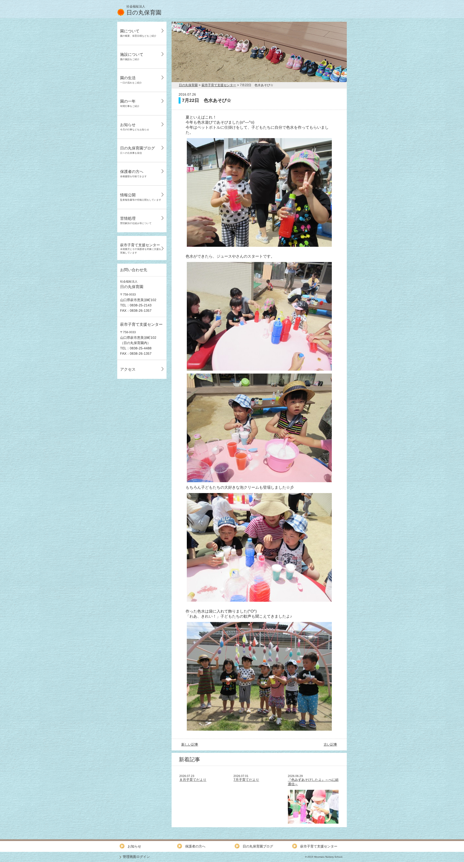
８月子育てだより (192, 780)
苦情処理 (136, 220)
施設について (131, 56)
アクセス (128, 369)
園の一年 (129, 103)
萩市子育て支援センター (140, 248)
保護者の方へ (133, 174)
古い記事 (330, 744)
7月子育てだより (246, 780)
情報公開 (140, 197)
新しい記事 (189, 744)
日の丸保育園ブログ (137, 150)
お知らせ (134, 127)
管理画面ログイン (136, 856)
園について (138, 33)
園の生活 (131, 80)
